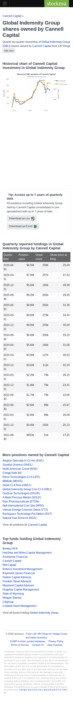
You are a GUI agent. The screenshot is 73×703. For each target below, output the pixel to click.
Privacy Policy (56, 641)
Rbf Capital (9, 564)
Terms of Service (20, 644)
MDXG (18, 481)
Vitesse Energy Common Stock (21, 509)
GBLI (6, 46)
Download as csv (19, 218)
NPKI (39, 505)
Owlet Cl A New (12, 485)
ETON (34, 501)
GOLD (36, 497)
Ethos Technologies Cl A (17, 476)
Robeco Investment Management (22, 569)
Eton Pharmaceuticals (16, 501)
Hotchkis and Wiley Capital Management (27, 552)
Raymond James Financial (19, 573)
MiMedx (7, 481)
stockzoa (56, 3)
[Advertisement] (36, 150)
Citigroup (8, 601)
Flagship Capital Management (21, 589)
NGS (33, 517)
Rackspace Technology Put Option (23, 513)
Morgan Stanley (12, 597)
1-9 (20, 690)
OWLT (27, 485)
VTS (44, 509)
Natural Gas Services (15, 517)
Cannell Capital (12, 15)
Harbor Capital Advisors (17, 577)
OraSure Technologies (16, 493)
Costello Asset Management (19, 605)
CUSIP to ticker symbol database (28, 641)
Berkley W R (10, 548)
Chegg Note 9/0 (12, 472)
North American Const (16, 468)
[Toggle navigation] (5, 3)
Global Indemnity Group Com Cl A (23, 489)
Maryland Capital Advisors (18, 585)
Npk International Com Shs (19, 505)
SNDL (28, 464)
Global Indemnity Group (55, 41)
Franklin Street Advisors (17, 581)
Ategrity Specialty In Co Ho (19, 460)
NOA (33, 468)
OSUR (35, 493)
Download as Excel (20, 226)
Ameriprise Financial (15, 556)
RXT (48, 513)
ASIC (39, 460)
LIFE (36, 476)
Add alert (9, 50)
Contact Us (38, 644)
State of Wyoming (13, 593)
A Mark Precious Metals (17, 497)
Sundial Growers (13, 464)
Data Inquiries (54, 644)
